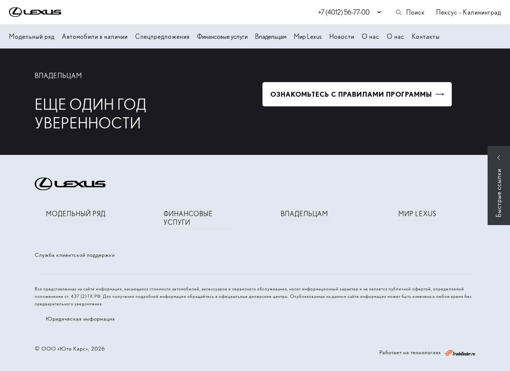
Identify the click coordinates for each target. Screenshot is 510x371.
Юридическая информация (80, 318)
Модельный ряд (32, 36)
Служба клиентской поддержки (75, 255)
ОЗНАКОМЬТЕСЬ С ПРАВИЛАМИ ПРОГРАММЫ (351, 94)
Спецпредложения (162, 36)
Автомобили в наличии (95, 36)
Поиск (415, 12)
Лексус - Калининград (468, 12)
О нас (370, 36)
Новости (341, 36)
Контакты (426, 36)
